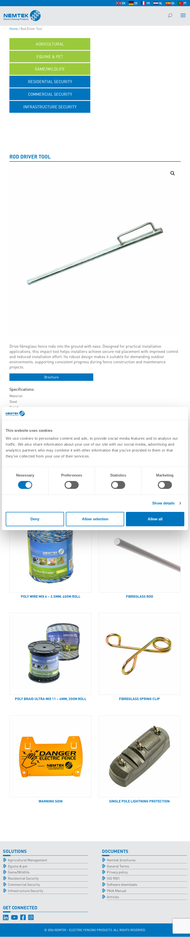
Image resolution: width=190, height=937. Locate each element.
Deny (34, 519)
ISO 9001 (113, 878)
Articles (113, 896)
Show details (163, 503)
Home (13, 29)
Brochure (51, 377)
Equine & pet (17, 866)
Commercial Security (24, 884)
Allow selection (95, 519)
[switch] (72, 485)
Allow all (155, 519)
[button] (172, 173)
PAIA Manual (116, 890)
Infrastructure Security (25, 890)
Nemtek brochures (121, 860)
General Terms (118, 866)
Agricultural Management (27, 860)
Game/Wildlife (18, 872)
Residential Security (23, 878)
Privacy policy (117, 872)
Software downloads (122, 884)
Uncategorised (50, 119)
